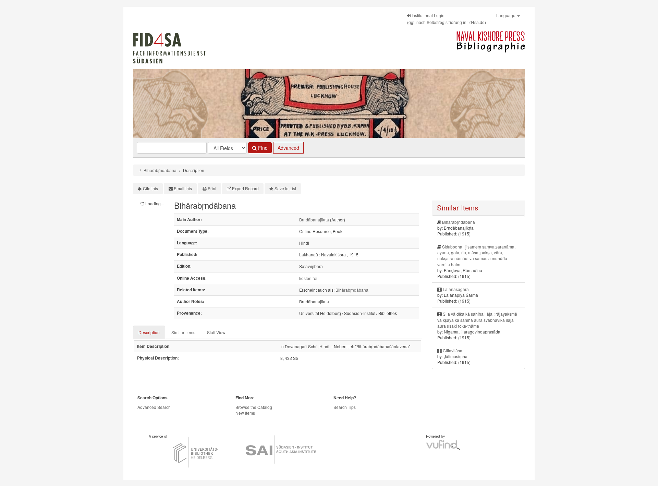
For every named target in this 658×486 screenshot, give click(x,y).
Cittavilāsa (452, 350)
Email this (183, 188)
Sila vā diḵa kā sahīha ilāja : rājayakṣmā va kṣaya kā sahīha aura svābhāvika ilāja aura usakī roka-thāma (477, 319)
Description (149, 332)
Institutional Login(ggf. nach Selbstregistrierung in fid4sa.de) (446, 18)
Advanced (288, 147)
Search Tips (344, 407)
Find (262, 147)
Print (212, 188)
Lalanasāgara (456, 289)
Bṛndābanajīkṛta (314, 219)
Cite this (150, 188)
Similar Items (183, 332)
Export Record (245, 188)
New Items (245, 413)
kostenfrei (308, 278)
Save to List (285, 188)
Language (506, 15)
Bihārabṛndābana (160, 170)
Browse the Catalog (253, 407)
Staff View (216, 332)
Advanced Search (154, 407)
